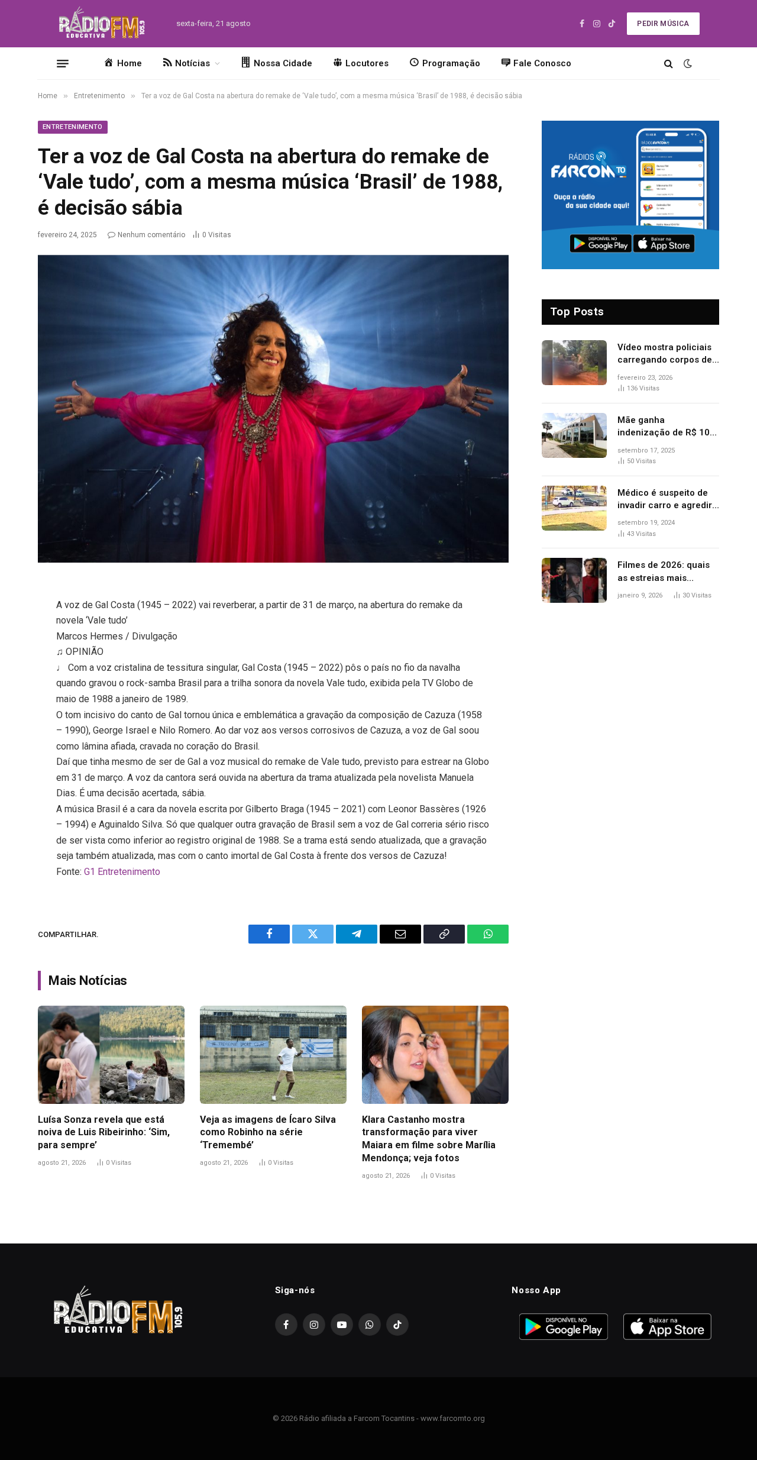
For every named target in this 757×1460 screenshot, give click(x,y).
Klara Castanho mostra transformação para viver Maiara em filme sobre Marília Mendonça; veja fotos (429, 1139)
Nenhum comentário (151, 235)
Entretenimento (73, 127)
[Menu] (63, 63)
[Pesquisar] (668, 63)
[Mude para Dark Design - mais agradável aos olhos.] (687, 63)
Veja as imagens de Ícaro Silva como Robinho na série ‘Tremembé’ (268, 1132)
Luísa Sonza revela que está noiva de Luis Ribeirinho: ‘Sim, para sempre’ (104, 1132)
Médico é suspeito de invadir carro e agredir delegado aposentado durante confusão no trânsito (664, 499)
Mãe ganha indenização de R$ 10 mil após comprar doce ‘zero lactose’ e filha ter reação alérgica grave (667, 427)
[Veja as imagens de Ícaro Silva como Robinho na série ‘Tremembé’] (273, 1054)
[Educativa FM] (102, 23)
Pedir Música (663, 24)
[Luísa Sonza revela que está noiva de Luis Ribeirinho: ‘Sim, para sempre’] (111, 1054)
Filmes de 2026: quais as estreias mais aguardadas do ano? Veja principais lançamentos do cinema (668, 572)
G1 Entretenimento (122, 871)
